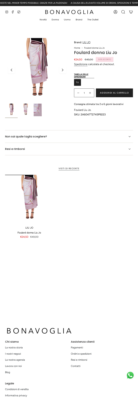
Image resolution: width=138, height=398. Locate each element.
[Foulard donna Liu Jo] (29, 199)
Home (77, 48)
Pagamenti (77, 347)
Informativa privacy (16, 395)
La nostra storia (14, 347)
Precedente (11, 70)
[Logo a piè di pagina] (38, 330)
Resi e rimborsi (15, 149)
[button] (43, 20)
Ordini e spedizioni (81, 353)
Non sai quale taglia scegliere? (26, 136)
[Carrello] (131, 12)
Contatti (75, 366)
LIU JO (86, 42)
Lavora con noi (13, 366)
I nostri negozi (13, 353)
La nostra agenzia (15, 359)
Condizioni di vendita (17, 389)
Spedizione (81, 64)
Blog (7, 372)
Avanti (62, 70)
